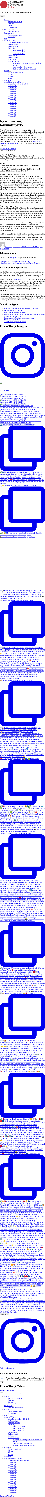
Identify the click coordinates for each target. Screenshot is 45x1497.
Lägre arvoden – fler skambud (22, 67)
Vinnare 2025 (12, 88)
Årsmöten (7, 80)
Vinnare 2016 (12, 105)
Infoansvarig (9, 247)
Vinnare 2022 (12, 93)
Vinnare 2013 (12, 110)
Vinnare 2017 (12, 103)
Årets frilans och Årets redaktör (18, 84)
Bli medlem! (8, 29)
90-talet (10, 76)
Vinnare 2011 (12, 114)
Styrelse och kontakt (15, 22)
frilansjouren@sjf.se (19, 279)
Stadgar (10, 25)
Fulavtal (11, 48)
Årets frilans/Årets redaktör (13, 82)
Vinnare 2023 (12, 91)
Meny (2, 16)
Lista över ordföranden (15, 72)
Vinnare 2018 (12, 101)
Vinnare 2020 (12, 97)
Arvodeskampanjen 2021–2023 (18, 42)
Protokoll (11, 23)
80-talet (10, 74)
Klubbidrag (12, 37)
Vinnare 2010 (12, 116)
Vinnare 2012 (12, 112)
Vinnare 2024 (12, 89)
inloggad (13, 257)
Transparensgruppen (15, 35)
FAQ (6, 39)
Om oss (6, 20)
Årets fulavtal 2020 (19, 50)
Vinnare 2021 (12, 95)
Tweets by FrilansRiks (7, 1390)
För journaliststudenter (15, 31)
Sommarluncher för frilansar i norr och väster (19, 318)
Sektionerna (8, 33)
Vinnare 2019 (12, 99)
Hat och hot (12, 59)
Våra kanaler (12, 27)
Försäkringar (12, 56)
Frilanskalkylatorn (14, 46)
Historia (6, 71)
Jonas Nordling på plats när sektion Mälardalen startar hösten (15, 311)
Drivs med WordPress (7, 1496)
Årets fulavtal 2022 (19, 52)
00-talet (10, 78)
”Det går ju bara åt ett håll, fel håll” (24, 69)
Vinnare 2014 (12, 108)
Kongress (39, 247)
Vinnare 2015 (12, 106)
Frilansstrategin (13, 44)
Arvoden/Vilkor (9, 40)
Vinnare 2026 (12, 86)
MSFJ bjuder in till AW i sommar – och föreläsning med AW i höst (15, 321)
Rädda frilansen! (13, 61)
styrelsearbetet (4, 249)
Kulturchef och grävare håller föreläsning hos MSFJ (21, 308)
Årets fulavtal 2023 (19, 54)
